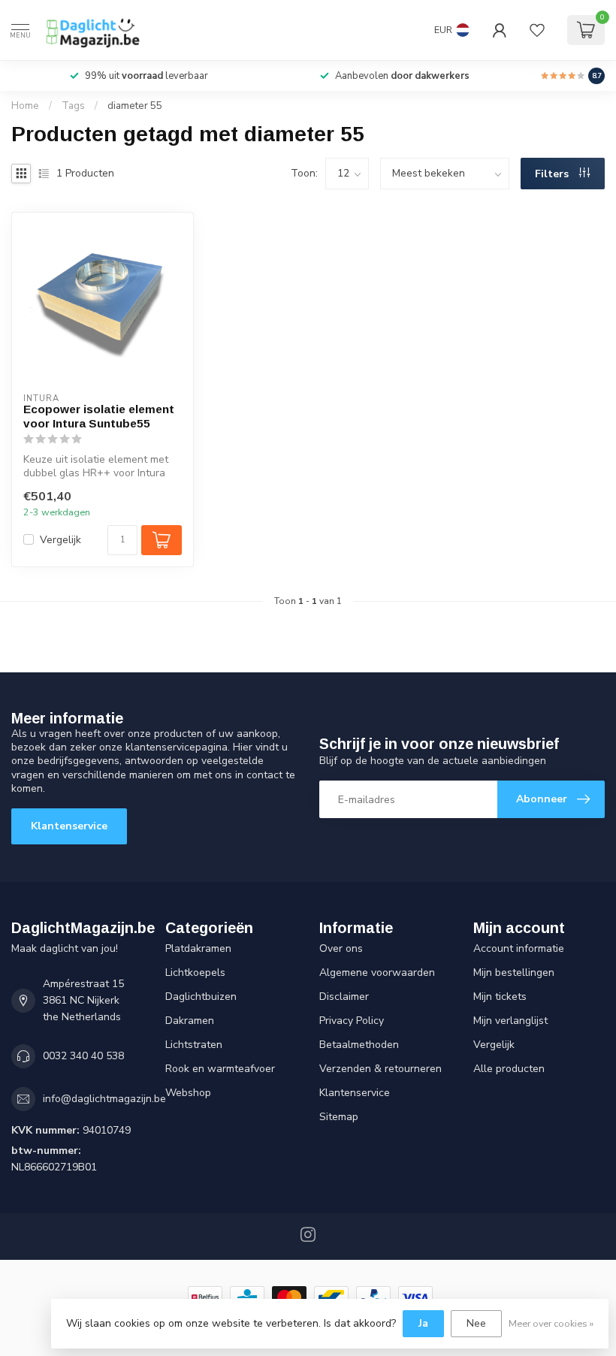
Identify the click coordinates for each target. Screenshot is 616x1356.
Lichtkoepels (195, 972)
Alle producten (509, 1069)
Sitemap (338, 1117)
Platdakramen (198, 948)
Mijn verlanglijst (510, 1020)
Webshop (188, 1093)
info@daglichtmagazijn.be (104, 1099)
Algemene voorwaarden (377, 972)
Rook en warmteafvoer (220, 1069)
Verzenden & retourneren (380, 1069)
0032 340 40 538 (83, 1056)
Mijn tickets (500, 996)
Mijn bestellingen (513, 972)
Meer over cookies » (551, 1323)
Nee (476, 1323)
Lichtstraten (193, 1044)
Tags (73, 106)
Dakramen (189, 1020)
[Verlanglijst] (537, 30)
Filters (553, 174)
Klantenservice (69, 826)
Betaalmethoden (359, 1044)
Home (25, 106)
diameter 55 (134, 106)
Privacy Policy (351, 1020)
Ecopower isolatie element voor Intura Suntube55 (98, 416)
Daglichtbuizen (201, 996)
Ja (423, 1323)
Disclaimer (344, 996)
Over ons (341, 948)
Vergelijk (60, 539)
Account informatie (518, 948)
